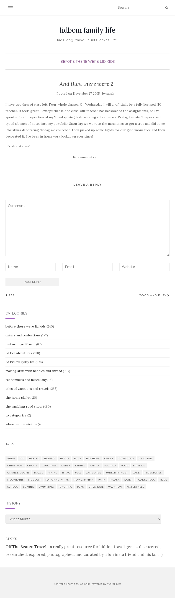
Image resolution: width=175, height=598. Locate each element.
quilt (128, 479)
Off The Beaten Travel (25, 546)
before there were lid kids (87, 62)
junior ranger (117, 472)
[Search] (166, 7)
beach (64, 458)
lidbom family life (87, 30)
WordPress (114, 583)
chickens (146, 458)
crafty (32, 465)
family (95, 465)
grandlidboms (18, 472)
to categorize (15, 415)
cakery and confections (22, 335)
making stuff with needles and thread (33, 371)
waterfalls (135, 486)
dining (80, 465)
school (12, 486)
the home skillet (18, 397)
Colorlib (85, 583)
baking (34, 458)
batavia (50, 458)
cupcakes (49, 465)
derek (66, 465)
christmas (15, 465)
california (126, 458)
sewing (28, 486)
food (125, 465)
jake (78, 472)
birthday (93, 458)
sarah (110, 94)
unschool (96, 486)
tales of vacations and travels (27, 389)
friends (139, 465)
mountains (15, 479)
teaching (65, 486)
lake (136, 472)
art (22, 458)
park (101, 479)
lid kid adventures (18, 353)
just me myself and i (20, 344)
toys (80, 486)
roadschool (145, 479)
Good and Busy (153, 295)
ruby (163, 479)
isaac (66, 472)
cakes (108, 458)
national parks (57, 479)
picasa (115, 479)
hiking (53, 472)
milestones (153, 472)
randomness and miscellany (25, 380)
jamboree (93, 472)
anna (11, 458)
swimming (46, 486)
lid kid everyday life (20, 362)
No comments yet (86, 157)
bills (78, 458)
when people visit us (21, 424)
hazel (38, 472)
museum (34, 479)
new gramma (83, 479)
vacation (115, 486)
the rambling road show (23, 406)
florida (110, 465)
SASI (11, 295)
